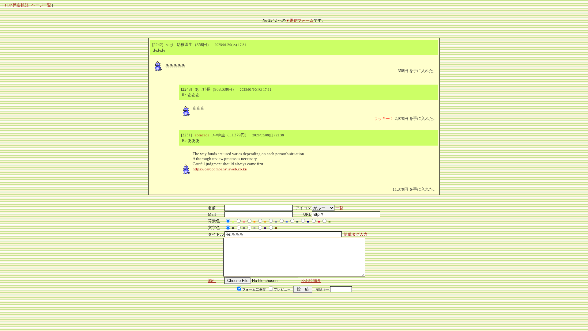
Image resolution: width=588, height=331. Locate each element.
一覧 (339, 208)
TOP (8, 5)
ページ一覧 (41, 5)
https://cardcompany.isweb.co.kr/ (220, 169)
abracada (202, 135)
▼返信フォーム (300, 20)
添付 (212, 280)
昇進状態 (20, 5)
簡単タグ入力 (356, 234)
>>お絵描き (311, 280)
